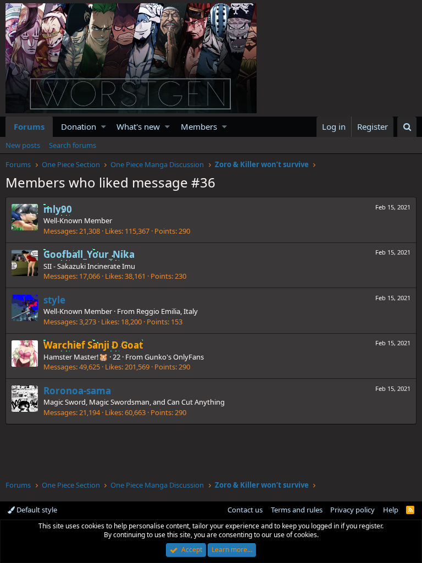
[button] (103, 127)
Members (199, 126)
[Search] (407, 127)
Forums (29, 126)
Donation (78, 126)
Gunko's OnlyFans (174, 357)
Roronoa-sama (77, 390)
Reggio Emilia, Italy (167, 311)
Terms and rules (297, 510)
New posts (22, 145)
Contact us (245, 510)
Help (390, 510)
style (54, 300)
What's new (138, 126)
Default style (36, 510)
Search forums (72, 145)
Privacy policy (352, 510)
